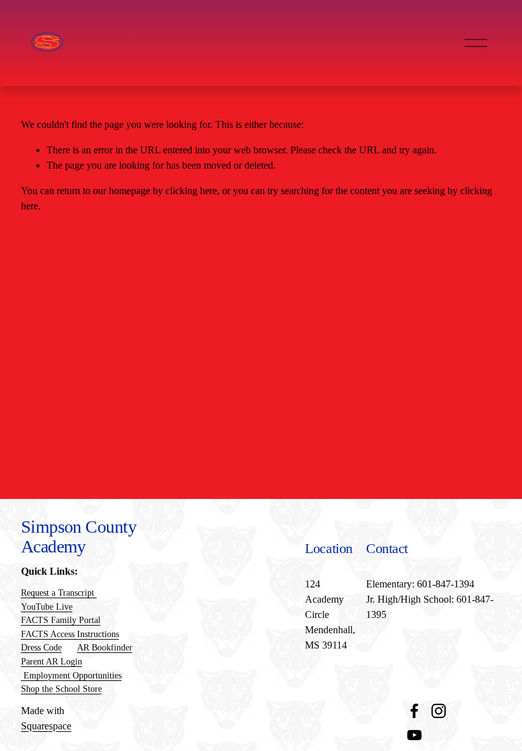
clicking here (191, 190)
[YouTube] (414, 735)
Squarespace (46, 725)
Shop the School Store (61, 689)
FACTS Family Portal (61, 620)
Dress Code (41, 647)
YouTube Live (47, 606)
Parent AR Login (51, 661)
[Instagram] (438, 711)
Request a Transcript (59, 592)
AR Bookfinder (104, 647)
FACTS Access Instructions (70, 634)
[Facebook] (414, 711)
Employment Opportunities (71, 675)
